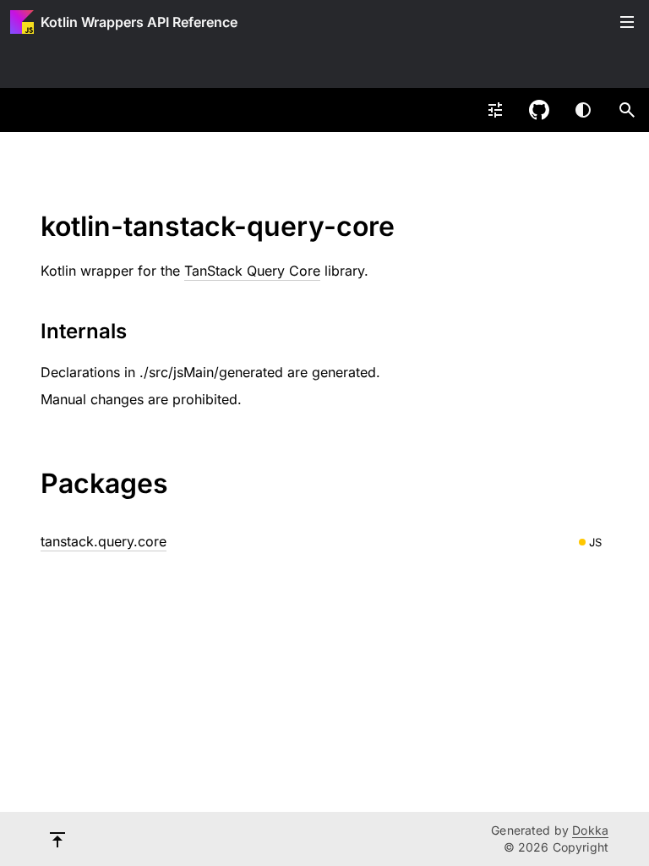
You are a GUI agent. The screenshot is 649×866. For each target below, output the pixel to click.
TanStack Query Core (252, 270)
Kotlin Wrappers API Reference (139, 22)
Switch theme (583, 110)
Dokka (590, 830)
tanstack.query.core (103, 541)
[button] (627, 110)
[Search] (627, 110)
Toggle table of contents (627, 22)
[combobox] (495, 110)
